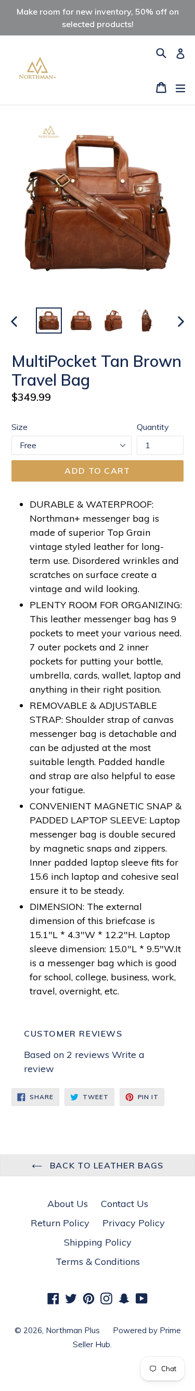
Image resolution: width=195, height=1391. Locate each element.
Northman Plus (73, 1330)
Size (19, 427)
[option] (49, 320)
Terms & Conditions (98, 1261)
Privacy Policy (133, 1223)
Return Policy (60, 1223)
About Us (67, 1204)
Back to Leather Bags (105, 1165)
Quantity (153, 427)
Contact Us (124, 1204)
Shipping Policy (98, 1242)
